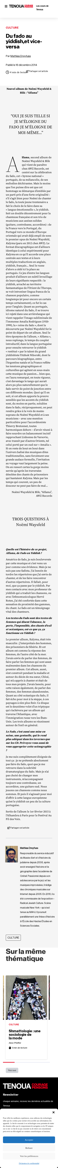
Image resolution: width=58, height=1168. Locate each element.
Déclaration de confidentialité (29, 1163)
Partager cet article (38, 71)
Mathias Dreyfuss (20, 56)
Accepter (29, 1140)
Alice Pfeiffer (15, 1043)
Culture (12, 27)
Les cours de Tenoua (42, 8)
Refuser (29, 1148)
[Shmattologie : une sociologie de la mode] (26, 997)
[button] (53, 1112)
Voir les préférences (29, 1156)
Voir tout (12, 1070)
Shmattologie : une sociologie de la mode (25, 1034)
